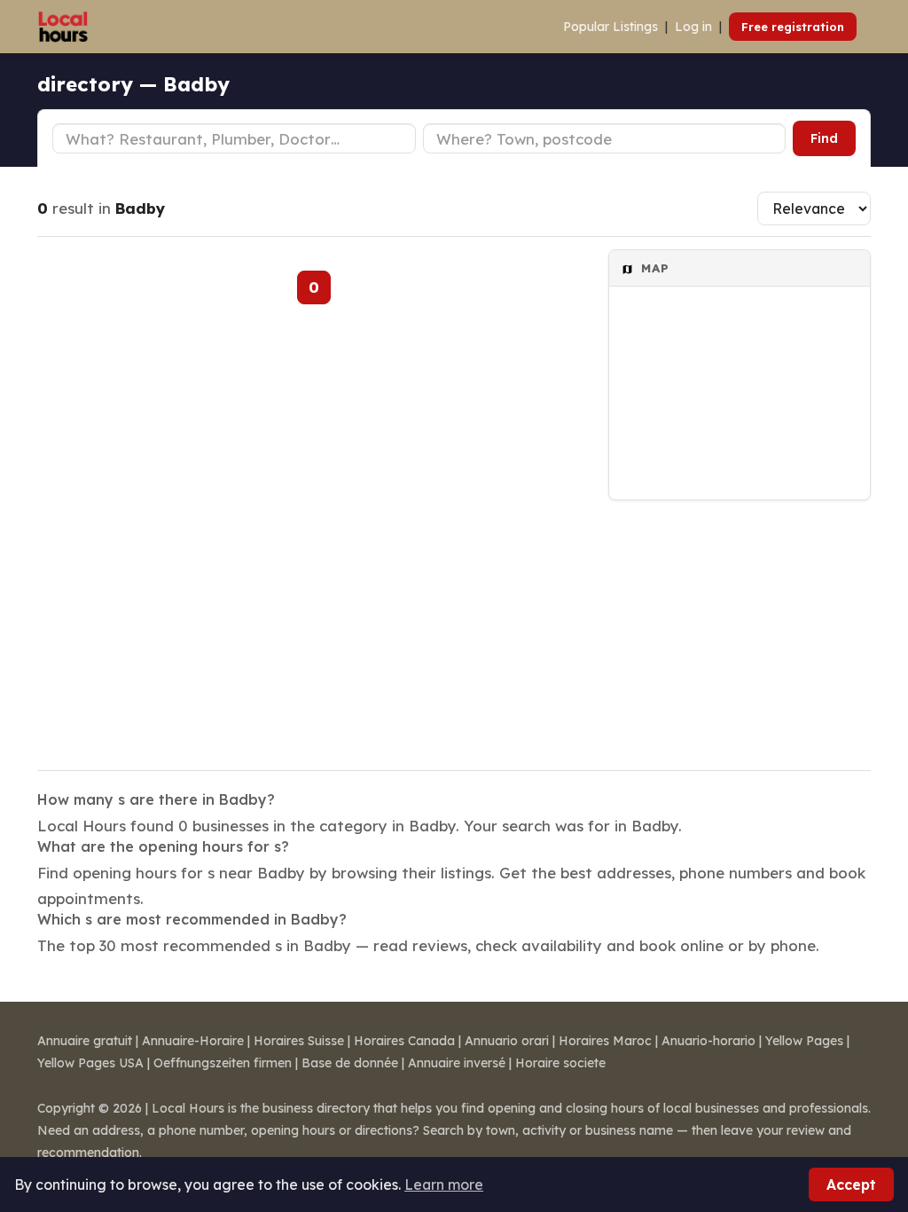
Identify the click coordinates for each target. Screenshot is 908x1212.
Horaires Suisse (299, 1041)
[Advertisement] (739, 624)
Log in (693, 27)
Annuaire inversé (456, 1063)
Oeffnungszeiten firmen (222, 1063)
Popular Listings (610, 27)
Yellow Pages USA (90, 1063)
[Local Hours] (63, 27)
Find (824, 138)
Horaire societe (560, 1063)
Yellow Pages (804, 1041)
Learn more (443, 1184)
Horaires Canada (404, 1041)
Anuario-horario (708, 1041)
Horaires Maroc (605, 1041)
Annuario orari (507, 1041)
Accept (851, 1184)
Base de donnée (349, 1063)
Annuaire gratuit (84, 1041)
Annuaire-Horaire (193, 1041)
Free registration (792, 27)
